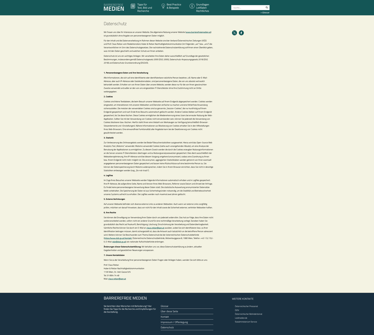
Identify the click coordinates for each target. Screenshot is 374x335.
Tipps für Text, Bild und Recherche (144, 7)
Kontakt (165, 317)
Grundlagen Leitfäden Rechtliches (202, 7)
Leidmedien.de (241, 317)
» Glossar (265, 12)
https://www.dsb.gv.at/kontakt (118, 238)
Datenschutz (167, 327)
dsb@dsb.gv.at (119, 241)
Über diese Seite (169, 311)
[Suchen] (267, 7)
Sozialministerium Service (246, 321)
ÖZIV (237, 310)
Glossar (164, 306)
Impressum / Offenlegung (174, 322)
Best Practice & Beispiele (174, 6)
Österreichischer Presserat (246, 306)
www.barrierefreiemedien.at (198, 32)
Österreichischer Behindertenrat (248, 313)
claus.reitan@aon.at (155, 227)
